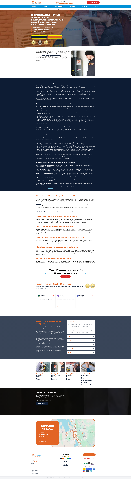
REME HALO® (86, 375)
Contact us (38, 204)
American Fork (44, 434)
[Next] (94, 301)
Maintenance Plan (89, 458)
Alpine (42, 432)
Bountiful (43, 439)
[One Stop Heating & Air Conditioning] (36, 2)
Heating (34, 6)
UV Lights (85, 382)
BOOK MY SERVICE (55, 37)
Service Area (84, 6)
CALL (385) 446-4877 (39, 37)
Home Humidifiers (87, 377)
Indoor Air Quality (58, 6)
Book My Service (93, 2)
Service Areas (65, 465)
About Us (96, 6)
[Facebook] (61, 458)
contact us (50, 188)
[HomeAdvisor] (63, 458)
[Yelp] (65, 458)
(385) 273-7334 (33, 471)
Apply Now (65, 276)
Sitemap (83, 477)
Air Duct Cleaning (87, 384)
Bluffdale (43, 437)
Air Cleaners (85, 378)
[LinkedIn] (70, 458)
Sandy (32, 463)
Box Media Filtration (87, 380)
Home (32, 9)
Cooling (45, 6)
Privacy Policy (72, 477)
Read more (40, 306)
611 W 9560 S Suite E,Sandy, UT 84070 (34, 465)
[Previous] (37, 301)
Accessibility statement (78, 477)
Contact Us (41, 403)
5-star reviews (62, 57)
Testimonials (72, 6)
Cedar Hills (43, 441)
